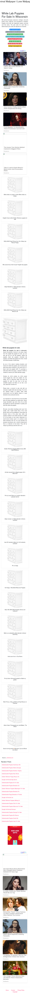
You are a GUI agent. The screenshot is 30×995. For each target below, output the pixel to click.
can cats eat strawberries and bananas (15, 32)
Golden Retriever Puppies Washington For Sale (13, 788)
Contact (13, 990)
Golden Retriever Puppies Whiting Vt (11, 800)
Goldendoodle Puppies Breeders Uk (10, 785)
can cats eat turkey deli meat (15, 43)
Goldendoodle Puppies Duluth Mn (10, 818)
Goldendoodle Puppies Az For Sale (10, 782)
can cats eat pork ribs (15, 29)
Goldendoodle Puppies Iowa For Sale (11, 821)
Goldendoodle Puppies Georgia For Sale (12, 812)
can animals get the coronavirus (15, 34)
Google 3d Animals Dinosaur (9, 809)
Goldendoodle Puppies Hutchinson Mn (11, 764)
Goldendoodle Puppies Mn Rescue (10, 815)
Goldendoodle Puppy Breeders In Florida (12, 794)
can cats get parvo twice (15, 41)
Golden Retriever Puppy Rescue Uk (10, 776)
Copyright (15, 992)
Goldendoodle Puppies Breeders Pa (10, 791)
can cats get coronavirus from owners (15, 36)
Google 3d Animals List (7, 797)
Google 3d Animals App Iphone (9, 779)
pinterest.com (10, 757)
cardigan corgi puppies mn (15, 46)
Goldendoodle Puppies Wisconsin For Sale (12, 806)
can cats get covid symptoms (15, 39)
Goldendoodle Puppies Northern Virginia (11, 770)
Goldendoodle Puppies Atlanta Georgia (11, 767)
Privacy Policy (21, 990)
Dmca (7, 990)
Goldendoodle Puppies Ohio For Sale (11, 803)
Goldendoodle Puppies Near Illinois (10, 773)
